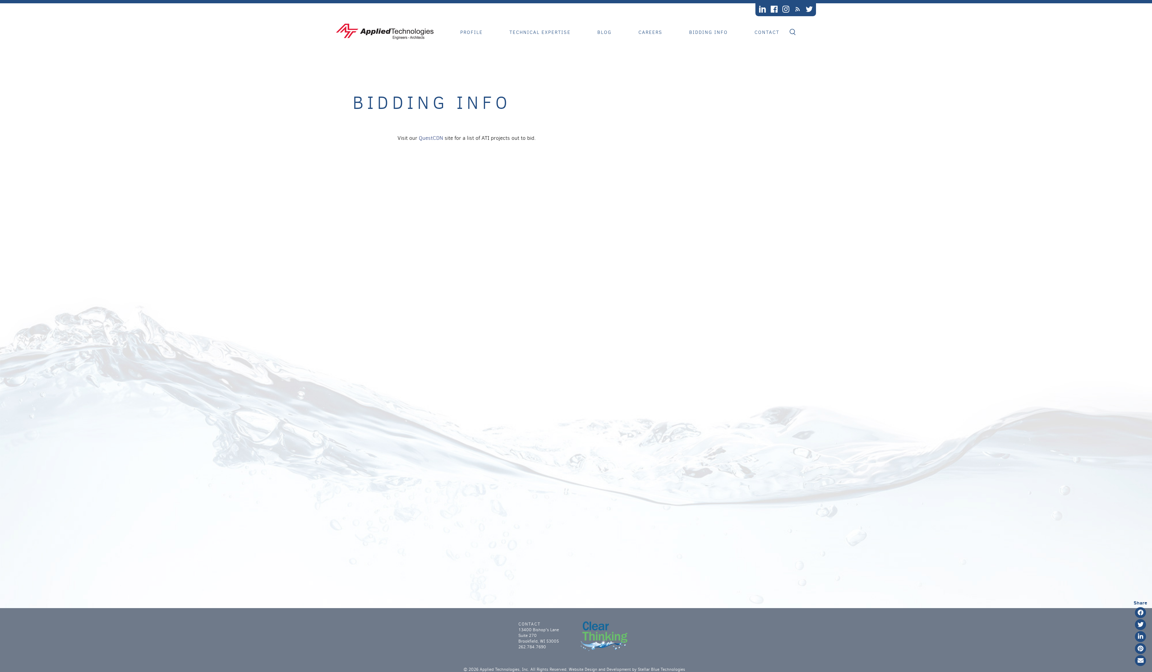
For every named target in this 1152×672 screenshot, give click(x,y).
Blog (604, 32)
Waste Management (543, 43)
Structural (532, 95)
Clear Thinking (488, 50)
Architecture (535, 103)
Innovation (483, 58)
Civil (522, 80)
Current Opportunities (679, 43)
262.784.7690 (532, 647)
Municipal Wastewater (552, 50)
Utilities (528, 88)
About (475, 43)
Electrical (531, 73)
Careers (650, 32)
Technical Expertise (540, 32)
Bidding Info (708, 32)
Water (523, 65)
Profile (471, 32)
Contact (766, 32)
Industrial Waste (545, 58)
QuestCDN (431, 138)
